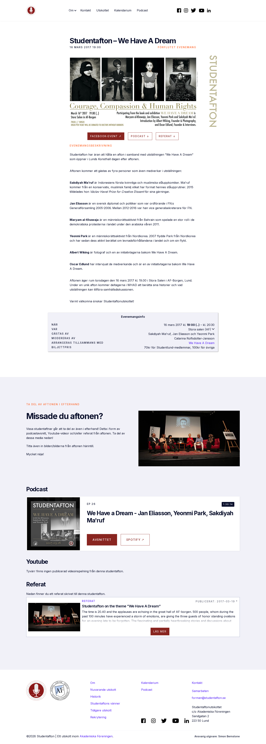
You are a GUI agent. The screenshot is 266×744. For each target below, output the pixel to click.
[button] (72, 10)
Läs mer (159, 631)
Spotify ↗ (135, 539)
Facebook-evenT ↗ (105, 136)
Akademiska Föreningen (96, 736)
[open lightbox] (133, 91)
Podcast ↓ (140, 136)
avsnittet (101, 539)
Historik (95, 696)
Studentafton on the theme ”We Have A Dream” (121, 606)
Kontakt (85, 10)
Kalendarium (122, 10)
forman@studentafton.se (209, 698)
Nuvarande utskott (103, 689)
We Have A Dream (201, 343)
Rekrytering (98, 717)
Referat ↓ (167, 136)
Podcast (142, 10)
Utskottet (102, 10)
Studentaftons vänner (105, 703)
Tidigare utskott (100, 710)
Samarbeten (200, 691)
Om (92, 683)
